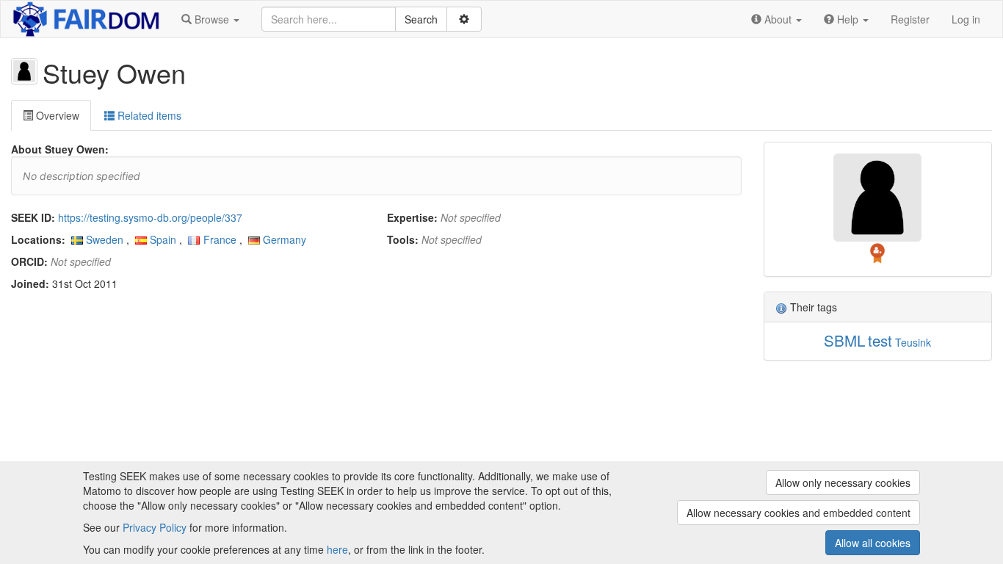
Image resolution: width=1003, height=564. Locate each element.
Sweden (104, 239)
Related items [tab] (148, 115)
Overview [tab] (56, 115)
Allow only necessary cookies (842, 482)
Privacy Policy (155, 527)
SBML (844, 340)
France (219, 239)
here (337, 549)
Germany (284, 239)
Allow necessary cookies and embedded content (798, 512)
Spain (163, 239)
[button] (210, 19)
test (880, 340)
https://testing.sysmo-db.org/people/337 (150, 217)
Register (910, 19)
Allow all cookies (872, 542)
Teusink (913, 342)
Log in (966, 19)
